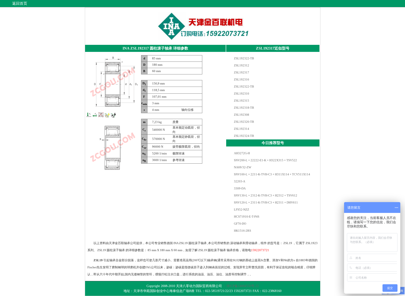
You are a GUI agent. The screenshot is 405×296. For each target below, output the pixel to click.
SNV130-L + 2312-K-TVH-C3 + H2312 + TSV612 (265, 195)
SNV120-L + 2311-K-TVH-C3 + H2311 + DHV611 (265, 202)
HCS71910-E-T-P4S (246, 216)
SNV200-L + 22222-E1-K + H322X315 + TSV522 (265, 160)
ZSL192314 (241, 129)
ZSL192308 (241, 114)
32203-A (239, 181)
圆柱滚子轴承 (161, 48)
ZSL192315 (241, 100)
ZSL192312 (241, 65)
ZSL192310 (241, 93)
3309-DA (239, 188)
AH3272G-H (241, 153)
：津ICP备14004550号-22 (241, 286)
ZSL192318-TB (243, 107)
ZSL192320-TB (243, 121)
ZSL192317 (241, 72)
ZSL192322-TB (243, 58)
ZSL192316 (241, 79)
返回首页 (19, 3)
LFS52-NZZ (241, 209)
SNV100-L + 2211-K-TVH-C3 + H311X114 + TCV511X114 (271, 174)
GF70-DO (239, 223)
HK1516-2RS (242, 230)
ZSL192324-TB (243, 136)
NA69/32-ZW (242, 167)
